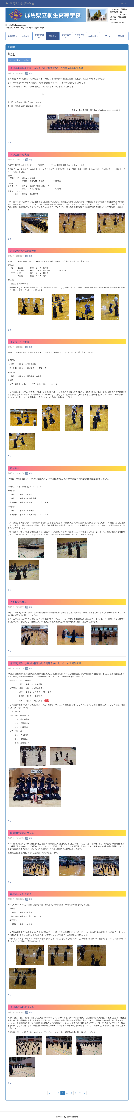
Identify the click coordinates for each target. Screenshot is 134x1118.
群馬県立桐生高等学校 (22, 3)
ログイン (125, 3)
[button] (52, 36)
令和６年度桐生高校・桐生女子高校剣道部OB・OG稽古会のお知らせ (46, 68)
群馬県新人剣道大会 (20, 893)
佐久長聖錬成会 (18, 602)
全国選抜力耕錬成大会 (22, 1007)
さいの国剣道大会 (19, 154)
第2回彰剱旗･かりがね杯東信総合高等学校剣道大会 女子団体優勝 (45, 663)
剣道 (30, 73)
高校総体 (15, 468)
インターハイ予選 (19, 341)
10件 (26, 60)
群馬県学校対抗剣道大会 (23, 250)
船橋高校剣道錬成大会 (22, 833)
